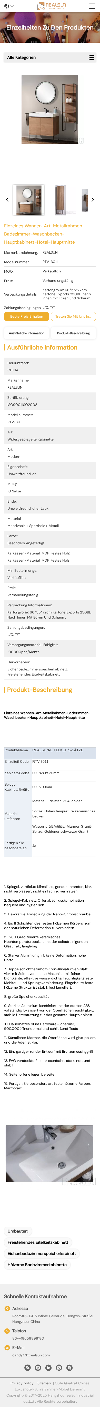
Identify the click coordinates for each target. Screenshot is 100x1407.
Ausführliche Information (26, 333)
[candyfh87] (69, 1369)
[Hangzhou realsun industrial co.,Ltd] (51, 6)
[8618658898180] (59, 1369)
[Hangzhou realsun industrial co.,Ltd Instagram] (38, 1369)
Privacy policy (22, 1383)
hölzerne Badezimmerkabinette (37, 1264)
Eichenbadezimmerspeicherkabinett (42, 1253)
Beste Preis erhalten (26, 316)
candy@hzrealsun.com (31, 1355)
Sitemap (44, 1383)
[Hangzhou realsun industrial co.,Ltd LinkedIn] (48, 1369)
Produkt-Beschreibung (73, 333)
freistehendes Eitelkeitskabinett (38, 1242)
